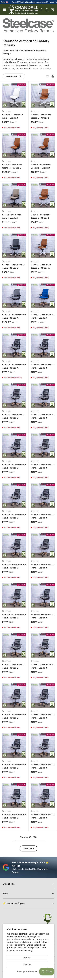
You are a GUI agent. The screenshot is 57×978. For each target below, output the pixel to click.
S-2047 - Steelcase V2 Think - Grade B (14, 566)
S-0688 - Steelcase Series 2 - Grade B (41, 116)
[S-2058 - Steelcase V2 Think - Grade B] (43, 795)
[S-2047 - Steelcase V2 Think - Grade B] (14, 545)
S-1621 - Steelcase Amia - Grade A (11, 216)
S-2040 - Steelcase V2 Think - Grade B (42, 366)
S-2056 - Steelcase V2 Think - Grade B (42, 766)
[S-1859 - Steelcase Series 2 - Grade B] (43, 195)
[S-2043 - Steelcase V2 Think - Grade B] (14, 445)
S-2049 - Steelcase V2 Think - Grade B (14, 616)
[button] (53, 9)
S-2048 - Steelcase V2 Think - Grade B (42, 566)
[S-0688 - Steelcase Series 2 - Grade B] (43, 95)
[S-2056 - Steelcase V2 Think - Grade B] (43, 745)
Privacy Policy (25, 950)
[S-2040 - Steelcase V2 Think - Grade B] (43, 345)
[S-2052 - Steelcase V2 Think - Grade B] (43, 645)
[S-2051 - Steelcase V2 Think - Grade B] (14, 645)
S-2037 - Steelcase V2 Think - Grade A (42, 316)
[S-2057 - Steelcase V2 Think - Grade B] (14, 795)
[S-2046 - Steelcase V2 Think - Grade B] (43, 495)
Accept (27, 957)
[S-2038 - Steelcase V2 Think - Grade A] (14, 345)
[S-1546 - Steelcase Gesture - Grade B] (14, 145)
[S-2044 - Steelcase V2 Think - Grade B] (43, 445)
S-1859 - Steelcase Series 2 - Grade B (41, 216)
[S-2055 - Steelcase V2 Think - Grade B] (14, 745)
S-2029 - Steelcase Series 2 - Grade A (41, 266)
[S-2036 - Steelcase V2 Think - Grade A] (14, 296)
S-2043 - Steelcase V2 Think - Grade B (14, 466)
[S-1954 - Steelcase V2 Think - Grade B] (14, 246)
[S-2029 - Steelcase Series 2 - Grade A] (43, 246)
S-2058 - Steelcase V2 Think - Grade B (42, 816)
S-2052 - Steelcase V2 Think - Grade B (42, 666)
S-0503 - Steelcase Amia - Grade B (12, 116)
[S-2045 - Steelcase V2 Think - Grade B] (14, 495)
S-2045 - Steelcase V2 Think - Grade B (14, 516)
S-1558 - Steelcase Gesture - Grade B (41, 166)
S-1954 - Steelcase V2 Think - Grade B (13, 266)
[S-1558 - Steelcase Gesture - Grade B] (43, 145)
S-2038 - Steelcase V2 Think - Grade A (14, 366)
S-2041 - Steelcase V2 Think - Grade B (13, 416)
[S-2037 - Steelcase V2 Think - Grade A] (43, 296)
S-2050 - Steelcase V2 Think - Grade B (42, 616)
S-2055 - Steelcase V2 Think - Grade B (14, 766)
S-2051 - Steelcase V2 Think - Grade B (13, 666)
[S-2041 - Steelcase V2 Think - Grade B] (14, 395)
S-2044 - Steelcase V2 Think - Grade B (42, 466)
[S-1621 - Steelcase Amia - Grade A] (14, 195)
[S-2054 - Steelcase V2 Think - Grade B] (43, 695)
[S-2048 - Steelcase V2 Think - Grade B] (43, 545)
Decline (27, 964)
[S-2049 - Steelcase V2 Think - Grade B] (14, 595)
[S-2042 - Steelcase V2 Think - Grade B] (43, 395)
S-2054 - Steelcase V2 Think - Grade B (42, 716)
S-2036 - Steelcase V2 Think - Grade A (14, 316)
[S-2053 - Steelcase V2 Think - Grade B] (14, 695)
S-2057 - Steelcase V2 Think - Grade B (14, 816)
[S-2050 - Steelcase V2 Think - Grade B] (43, 595)
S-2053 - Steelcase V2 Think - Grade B (14, 716)
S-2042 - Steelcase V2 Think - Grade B (42, 416)
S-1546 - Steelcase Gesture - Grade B (12, 166)
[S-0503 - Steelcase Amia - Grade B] (14, 95)
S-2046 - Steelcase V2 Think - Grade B (42, 516)
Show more (28, 848)
